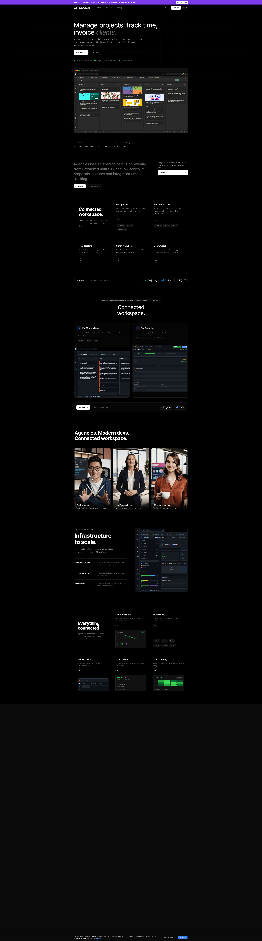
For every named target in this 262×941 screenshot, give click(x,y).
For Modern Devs (94, 186)
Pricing (119, 8)
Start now (176, 8)
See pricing (95, 52)
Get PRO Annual (182, 2)
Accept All (183, 937)
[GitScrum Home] (82, 8)
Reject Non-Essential (169, 937)
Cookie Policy (97, 938)
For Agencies (79, 186)
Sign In (166, 7)
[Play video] (92, 479)
